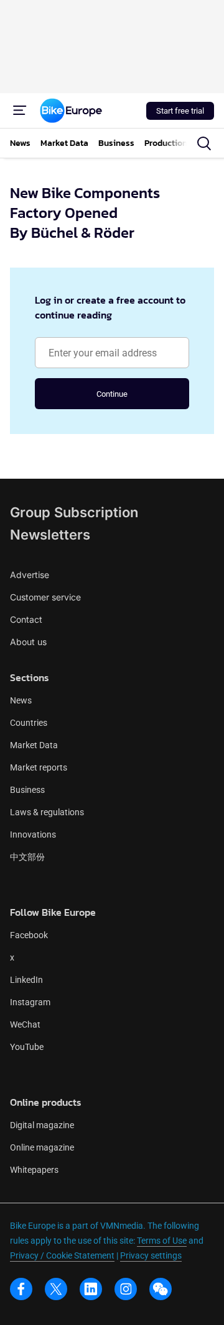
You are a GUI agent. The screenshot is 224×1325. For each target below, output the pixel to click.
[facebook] (21, 1289)
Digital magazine (42, 1125)
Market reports (38, 767)
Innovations (33, 834)
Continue (112, 394)
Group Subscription (74, 512)
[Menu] (20, 110)
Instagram (30, 1002)
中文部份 (27, 857)
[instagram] (125, 1289)
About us (28, 641)
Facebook (29, 935)
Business (27, 790)
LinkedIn (26, 980)
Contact (26, 619)
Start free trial (180, 110)
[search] (204, 143)
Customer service (45, 597)
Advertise (29, 574)
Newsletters (50, 535)
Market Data (34, 745)
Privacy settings (151, 1255)
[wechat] (160, 1289)
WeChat (25, 1024)
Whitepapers (34, 1170)
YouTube (27, 1047)
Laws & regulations (47, 812)
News (21, 700)
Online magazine (42, 1147)
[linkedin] (91, 1289)
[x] (56, 1289)
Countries (28, 723)
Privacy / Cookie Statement (62, 1255)
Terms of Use (162, 1241)
